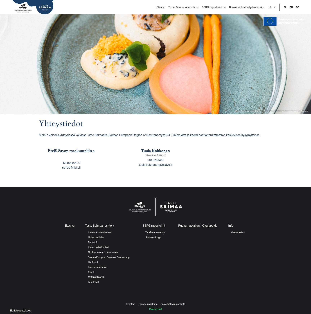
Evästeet (130, 304)
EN (291, 7)
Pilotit (91, 272)
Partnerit (92, 242)
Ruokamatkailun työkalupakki (247, 7)
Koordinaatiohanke (97, 267)
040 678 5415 (155, 160)
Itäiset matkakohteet (98, 247)
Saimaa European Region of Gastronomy (108, 257)
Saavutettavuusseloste (173, 304)
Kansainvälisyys (153, 237)
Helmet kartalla (96, 237)
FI (285, 7)
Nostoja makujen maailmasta (103, 252)
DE (297, 7)
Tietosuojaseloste (147, 304)
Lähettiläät (93, 282)
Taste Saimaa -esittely (182, 7)
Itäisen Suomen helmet (99, 232)
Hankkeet (93, 262)
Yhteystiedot (237, 232)
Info (270, 7)
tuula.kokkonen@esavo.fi (155, 164)
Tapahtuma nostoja (155, 232)
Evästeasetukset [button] (20, 310)
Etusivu (161, 7)
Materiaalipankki (96, 277)
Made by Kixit (155, 308)
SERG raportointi (212, 7)
